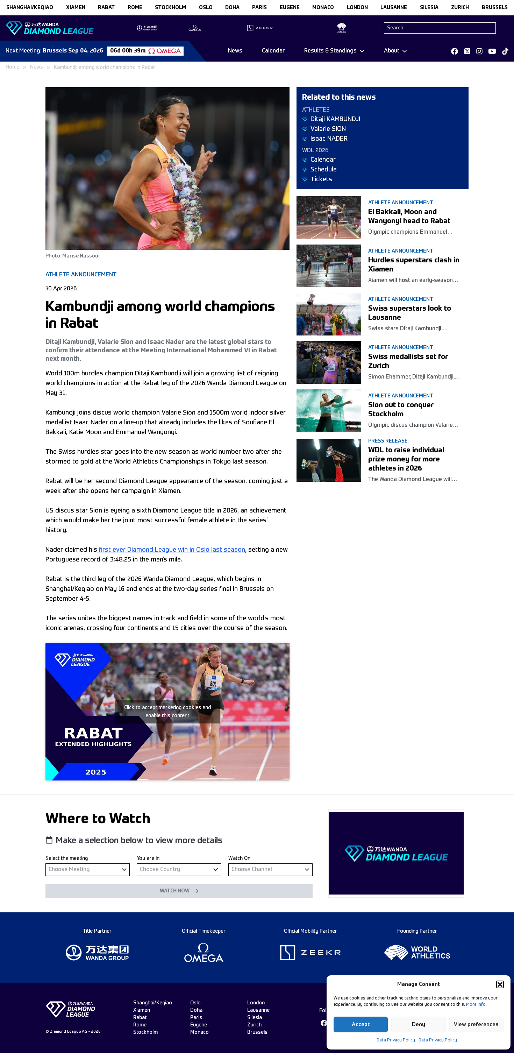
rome (135, 7)
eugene (290, 7)
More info (476, 1005)
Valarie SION (328, 129)
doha (232, 7)
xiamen (75, 7)
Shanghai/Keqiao (29, 7)
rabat (106, 7)
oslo (206, 7)
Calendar (273, 51)
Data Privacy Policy (396, 1040)
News (235, 51)
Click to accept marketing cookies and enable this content (167, 711)
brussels (495, 7)
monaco (323, 7)
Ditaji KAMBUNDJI (335, 119)
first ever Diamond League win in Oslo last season (171, 550)
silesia (429, 7)
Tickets (321, 179)
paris (259, 7)
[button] (500, 984)
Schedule (323, 170)
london (357, 7)
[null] (87, 869)
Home (12, 67)
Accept (361, 1024)
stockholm (170, 7)
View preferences (476, 1024)
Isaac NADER (329, 139)
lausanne (393, 7)
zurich (460, 7)
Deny (418, 1024)
